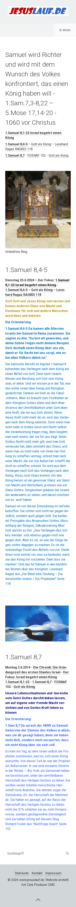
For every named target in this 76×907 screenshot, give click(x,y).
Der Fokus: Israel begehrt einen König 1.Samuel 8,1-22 (37, 677)
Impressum (53, 873)
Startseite (22, 873)
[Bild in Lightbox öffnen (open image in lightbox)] (38, 209)
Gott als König (41, 144)
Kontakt (37, 873)
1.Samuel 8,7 (41, 682)
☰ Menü (65, 30)
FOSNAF (33, 155)
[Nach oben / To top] (38, 899)
